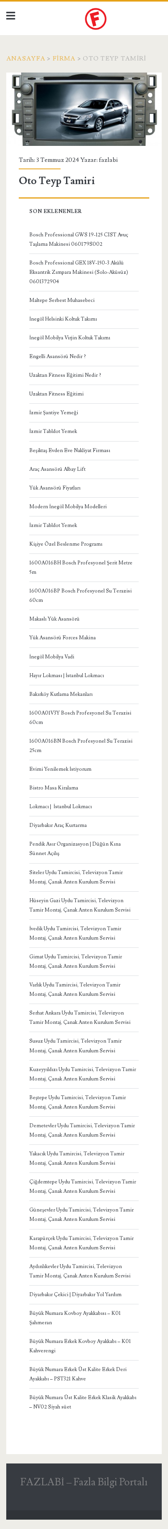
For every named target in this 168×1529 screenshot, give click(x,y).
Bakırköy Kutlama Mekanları (61, 694)
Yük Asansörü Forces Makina (62, 638)
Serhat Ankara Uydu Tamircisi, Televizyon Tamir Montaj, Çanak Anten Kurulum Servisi (79, 1017)
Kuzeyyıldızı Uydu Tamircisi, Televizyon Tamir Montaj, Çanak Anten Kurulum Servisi (82, 1074)
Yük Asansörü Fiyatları (54, 488)
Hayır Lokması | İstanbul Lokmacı (66, 675)
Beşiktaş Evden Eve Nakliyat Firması (69, 450)
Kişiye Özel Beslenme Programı (65, 544)
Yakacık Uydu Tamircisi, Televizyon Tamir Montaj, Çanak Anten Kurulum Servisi (76, 1158)
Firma (64, 58)
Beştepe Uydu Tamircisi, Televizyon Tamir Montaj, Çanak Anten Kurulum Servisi (77, 1102)
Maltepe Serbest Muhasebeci (62, 300)
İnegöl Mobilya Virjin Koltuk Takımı (69, 338)
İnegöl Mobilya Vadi (51, 657)
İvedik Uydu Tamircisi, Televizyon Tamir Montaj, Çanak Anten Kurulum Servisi (75, 933)
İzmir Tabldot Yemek (53, 431)
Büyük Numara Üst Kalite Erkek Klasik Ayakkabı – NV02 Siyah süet (82, 1402)
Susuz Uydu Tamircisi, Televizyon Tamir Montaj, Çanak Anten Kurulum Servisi (75, 1046)
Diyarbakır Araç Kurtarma (58, 825)
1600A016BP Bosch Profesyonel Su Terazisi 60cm (80, 595)
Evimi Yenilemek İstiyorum (60, 769)
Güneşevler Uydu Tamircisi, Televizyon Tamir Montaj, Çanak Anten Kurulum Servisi (81, 1214)
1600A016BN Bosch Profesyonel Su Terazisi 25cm (80, 746)
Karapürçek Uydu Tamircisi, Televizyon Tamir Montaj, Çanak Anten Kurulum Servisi (81, 1243)
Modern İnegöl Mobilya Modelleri (68, 507)
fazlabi (108, 160)
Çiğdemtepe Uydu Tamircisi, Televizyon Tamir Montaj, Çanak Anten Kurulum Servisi (82, 1186)
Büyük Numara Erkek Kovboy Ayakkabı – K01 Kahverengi (80, 1346)
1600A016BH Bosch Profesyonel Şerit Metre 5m (80, 567)
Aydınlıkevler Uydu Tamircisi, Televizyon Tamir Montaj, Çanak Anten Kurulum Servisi (79, 1271)
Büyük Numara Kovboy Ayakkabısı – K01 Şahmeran (75, 1318)
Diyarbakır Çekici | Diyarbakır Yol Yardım (75, 1294)
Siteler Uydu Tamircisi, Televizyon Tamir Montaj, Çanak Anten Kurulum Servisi (76, 877)
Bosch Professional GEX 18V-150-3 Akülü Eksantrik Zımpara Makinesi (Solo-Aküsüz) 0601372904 (78, 272)
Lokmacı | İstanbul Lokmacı (60, 807)
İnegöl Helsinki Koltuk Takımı (63, 319)
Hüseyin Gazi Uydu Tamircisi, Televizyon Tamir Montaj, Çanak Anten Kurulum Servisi (79, 905)
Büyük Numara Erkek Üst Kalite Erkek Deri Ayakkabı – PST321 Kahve (78, 1374)
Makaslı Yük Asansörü (54, 619)
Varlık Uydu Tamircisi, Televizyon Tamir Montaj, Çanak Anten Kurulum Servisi (74, 989)
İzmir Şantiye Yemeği (53, 413)
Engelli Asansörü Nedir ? (57, 356)
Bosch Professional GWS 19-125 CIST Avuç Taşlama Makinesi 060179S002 (78, 239)
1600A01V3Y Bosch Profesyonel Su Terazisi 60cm (80, 717)
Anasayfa (25, 58)
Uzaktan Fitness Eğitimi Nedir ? (65, 375)
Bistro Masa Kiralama (53, 788)
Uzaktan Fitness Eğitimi (56, 394)
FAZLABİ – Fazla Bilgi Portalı (84, 1482)
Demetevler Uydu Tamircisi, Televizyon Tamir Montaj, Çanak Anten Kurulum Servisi (82, 1130)
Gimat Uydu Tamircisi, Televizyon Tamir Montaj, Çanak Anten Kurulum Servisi (75, 961)
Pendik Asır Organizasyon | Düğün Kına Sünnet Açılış (75, 849)
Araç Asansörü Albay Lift (57, 469)
